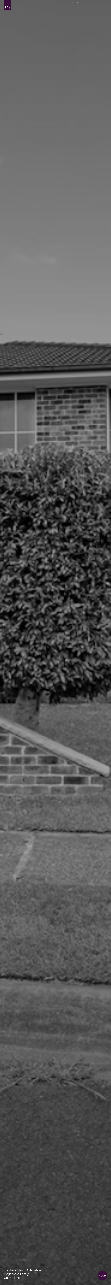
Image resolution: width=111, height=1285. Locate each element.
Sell (57, 2)
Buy (51, 2)
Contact (105, 2)
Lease (63, 2)
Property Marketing (73, 2)
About (90, 2)
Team (83, 2)
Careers (97, 2)
